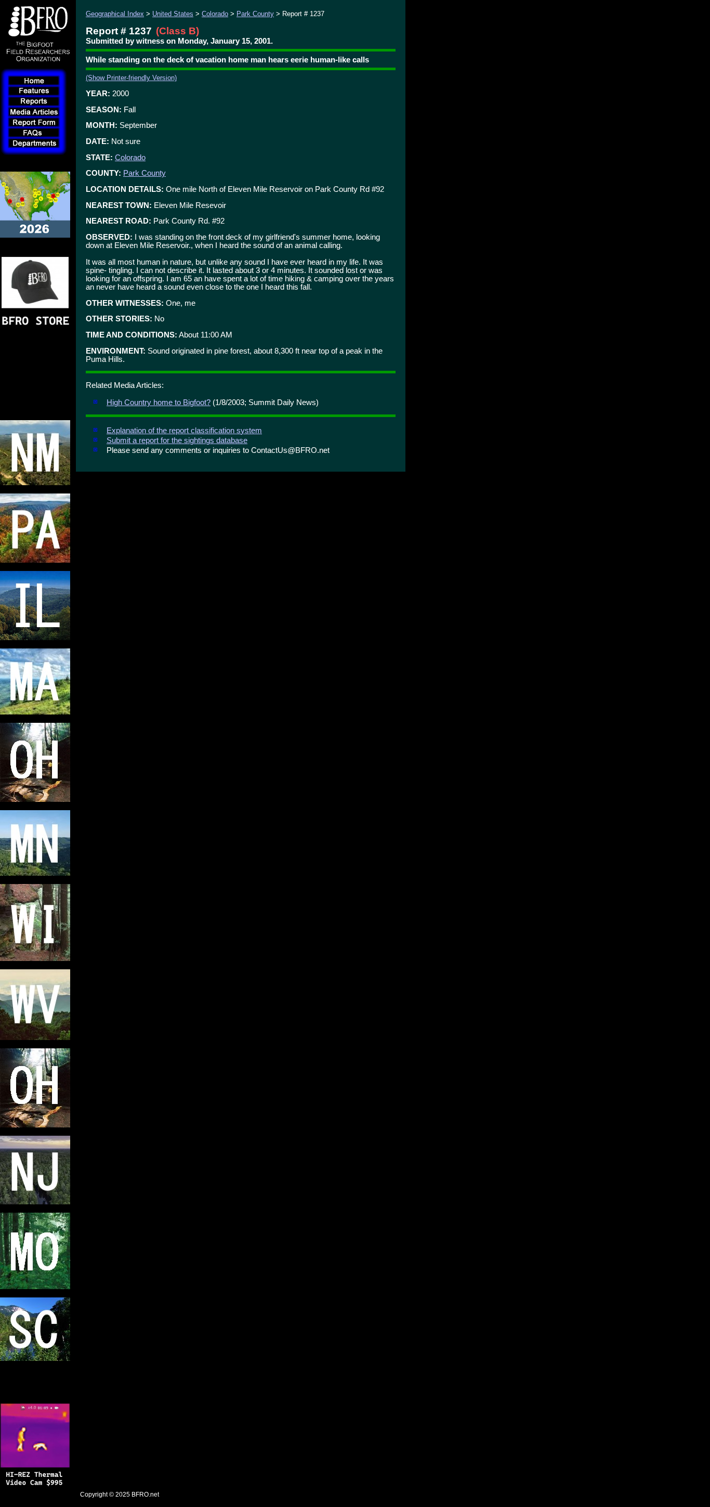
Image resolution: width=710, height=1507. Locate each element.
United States (172, 14)
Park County (255, 14)
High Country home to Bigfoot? (159, 402)
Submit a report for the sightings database (177, 440)
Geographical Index (115, 14)
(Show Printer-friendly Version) (131, 78)
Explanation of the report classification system (184, 430)
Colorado (215, 14)
